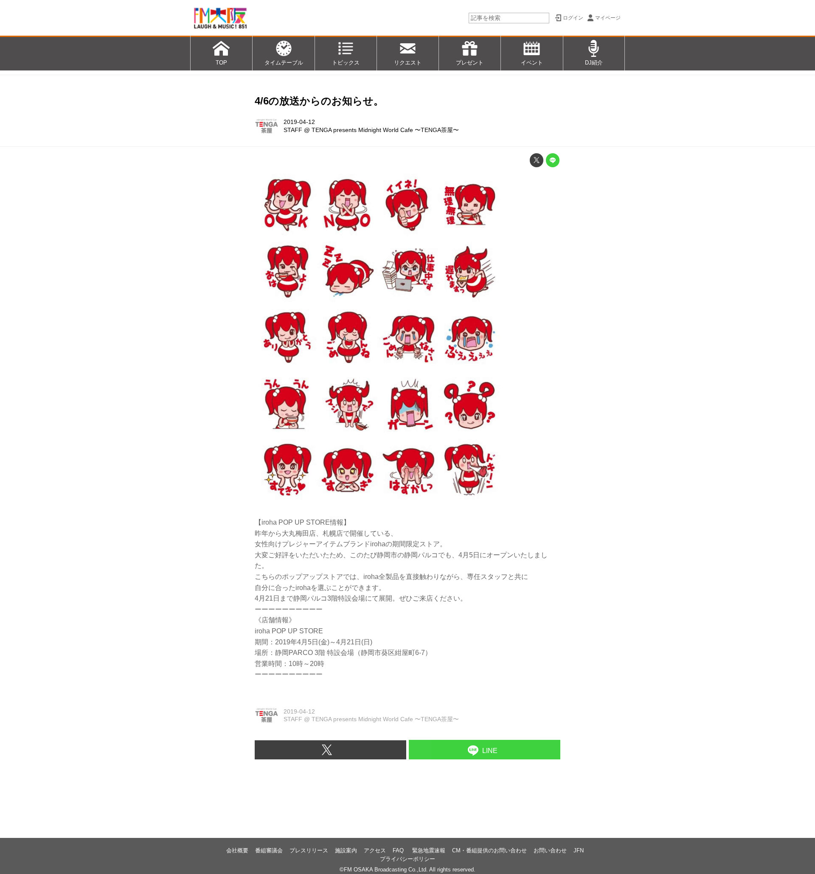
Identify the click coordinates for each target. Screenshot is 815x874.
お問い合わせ (550, 850)
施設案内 (346, 850)
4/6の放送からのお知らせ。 (319, 101)
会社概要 (237, 850)
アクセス (375, 850)
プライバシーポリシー (407, 859)
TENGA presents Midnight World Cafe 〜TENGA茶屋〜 (385, 129)
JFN (578, 850)
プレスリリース (308, 850)
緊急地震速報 (428, 850)
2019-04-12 (299, 121)
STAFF (293, 129)
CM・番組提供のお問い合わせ (489, 850)
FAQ (399, 850)
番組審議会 (269, 850)
